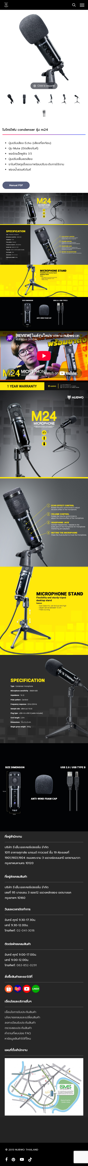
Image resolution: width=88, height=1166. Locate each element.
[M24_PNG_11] (11, 99)
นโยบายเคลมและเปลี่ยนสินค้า (22, 1017)
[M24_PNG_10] (37, 99)
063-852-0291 (27, 965)
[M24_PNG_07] (50, 99)
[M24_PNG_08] (77, 99)
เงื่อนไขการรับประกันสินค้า (20, 1012)
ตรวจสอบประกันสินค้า (18, 1028)
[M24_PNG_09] (44, 113)
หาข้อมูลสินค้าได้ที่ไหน (18, 1038)
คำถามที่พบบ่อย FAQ (18, 1033)
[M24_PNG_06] (64, 99)
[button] (82, 5)
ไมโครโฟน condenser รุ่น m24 (25, 129)
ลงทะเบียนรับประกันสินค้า (20, 1023)
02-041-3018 (26, 930)
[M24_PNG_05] (24, 99)
